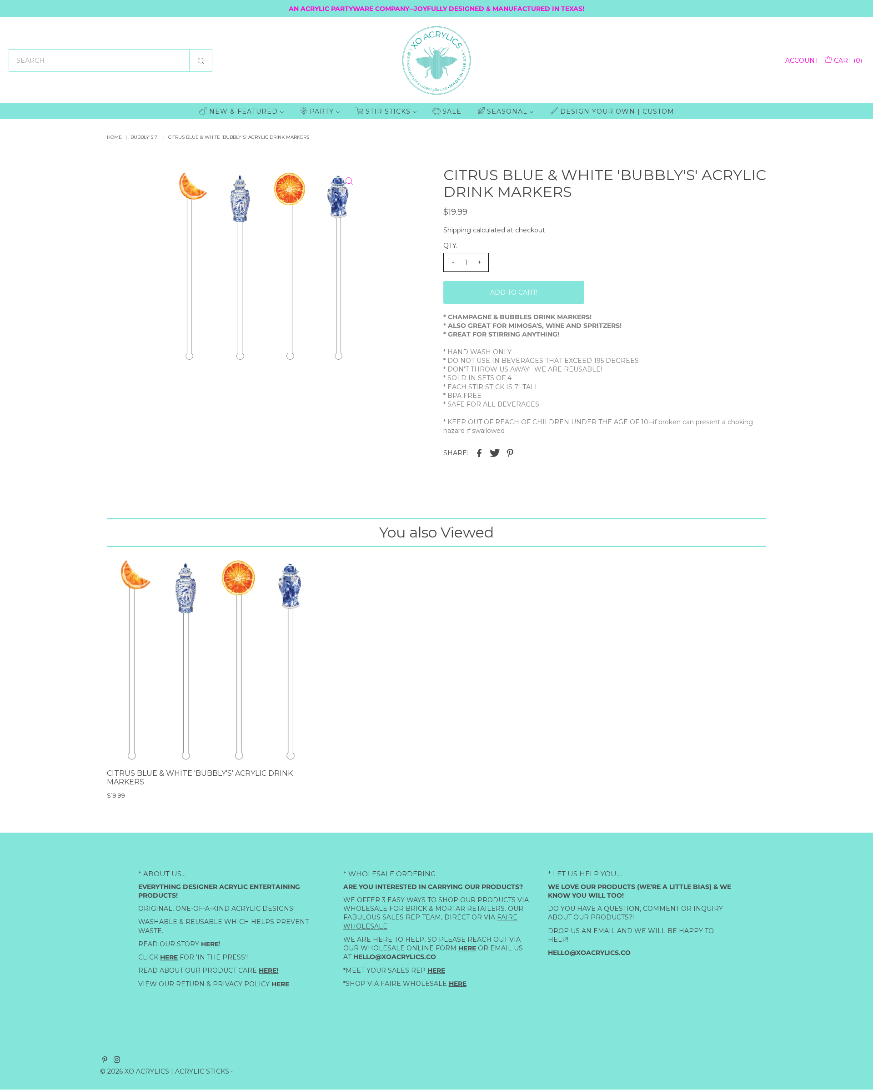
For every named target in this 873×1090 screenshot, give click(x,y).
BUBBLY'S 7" (145, 137)
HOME (114, 137)
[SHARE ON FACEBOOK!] (479, 452)
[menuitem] (241, 111)
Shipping (457, 230)
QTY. (450, 245)
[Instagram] (117, 1060)
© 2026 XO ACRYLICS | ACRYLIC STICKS (164, 1071)
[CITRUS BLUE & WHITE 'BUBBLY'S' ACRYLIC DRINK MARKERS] (212, 659)
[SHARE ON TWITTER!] (495, 452)
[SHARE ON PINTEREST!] (510, 452)
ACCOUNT (801, 60)
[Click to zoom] (349, 181)
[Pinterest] (104, 1060)
